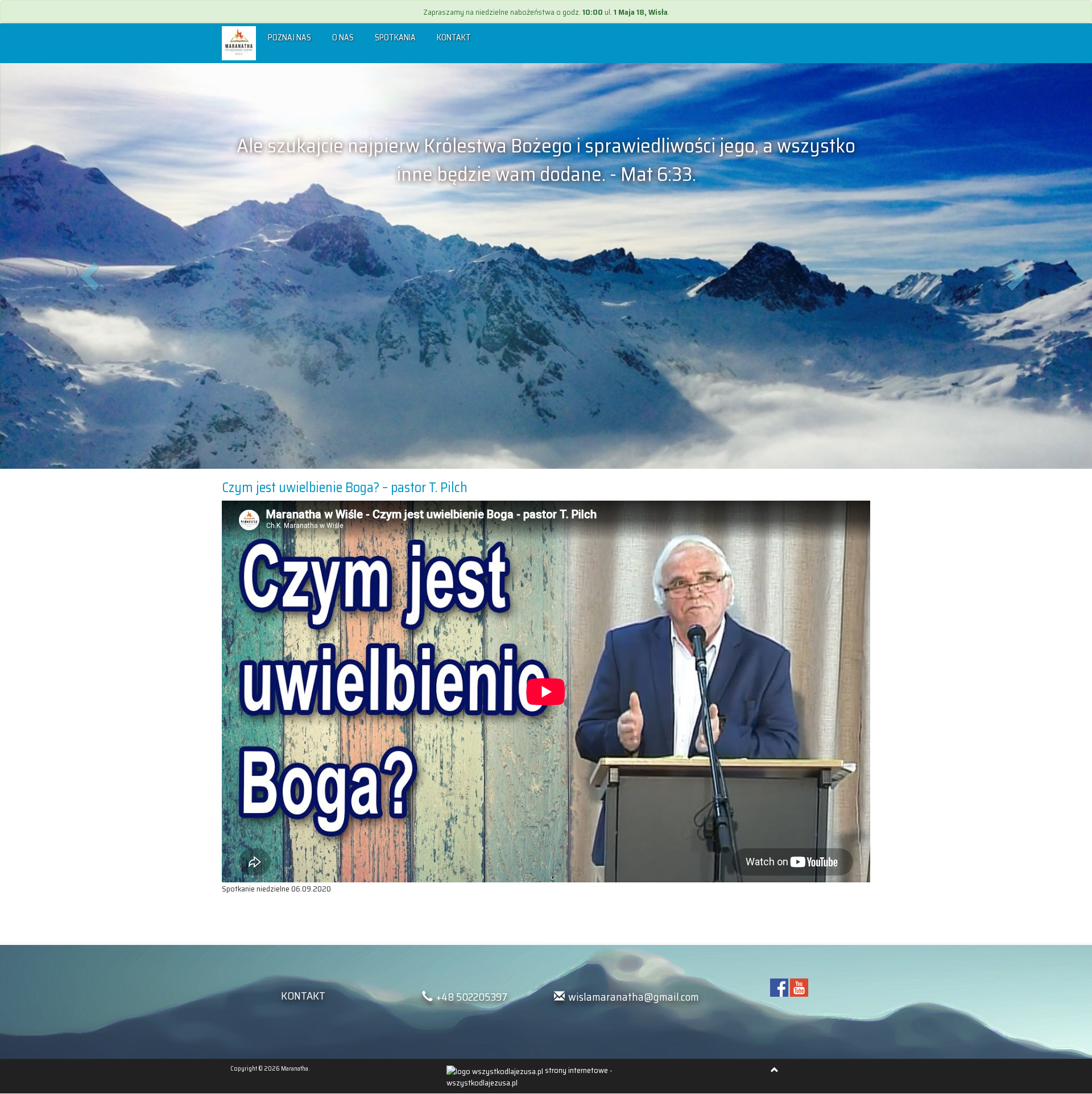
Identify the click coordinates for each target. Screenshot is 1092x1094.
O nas (343, 37)
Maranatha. (295, 1069)
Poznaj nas (289, 37)
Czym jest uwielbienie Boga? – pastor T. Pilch (345, 487)
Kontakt (454, 37)
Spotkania (395, 37)
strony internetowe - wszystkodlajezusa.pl (529, 1076)
